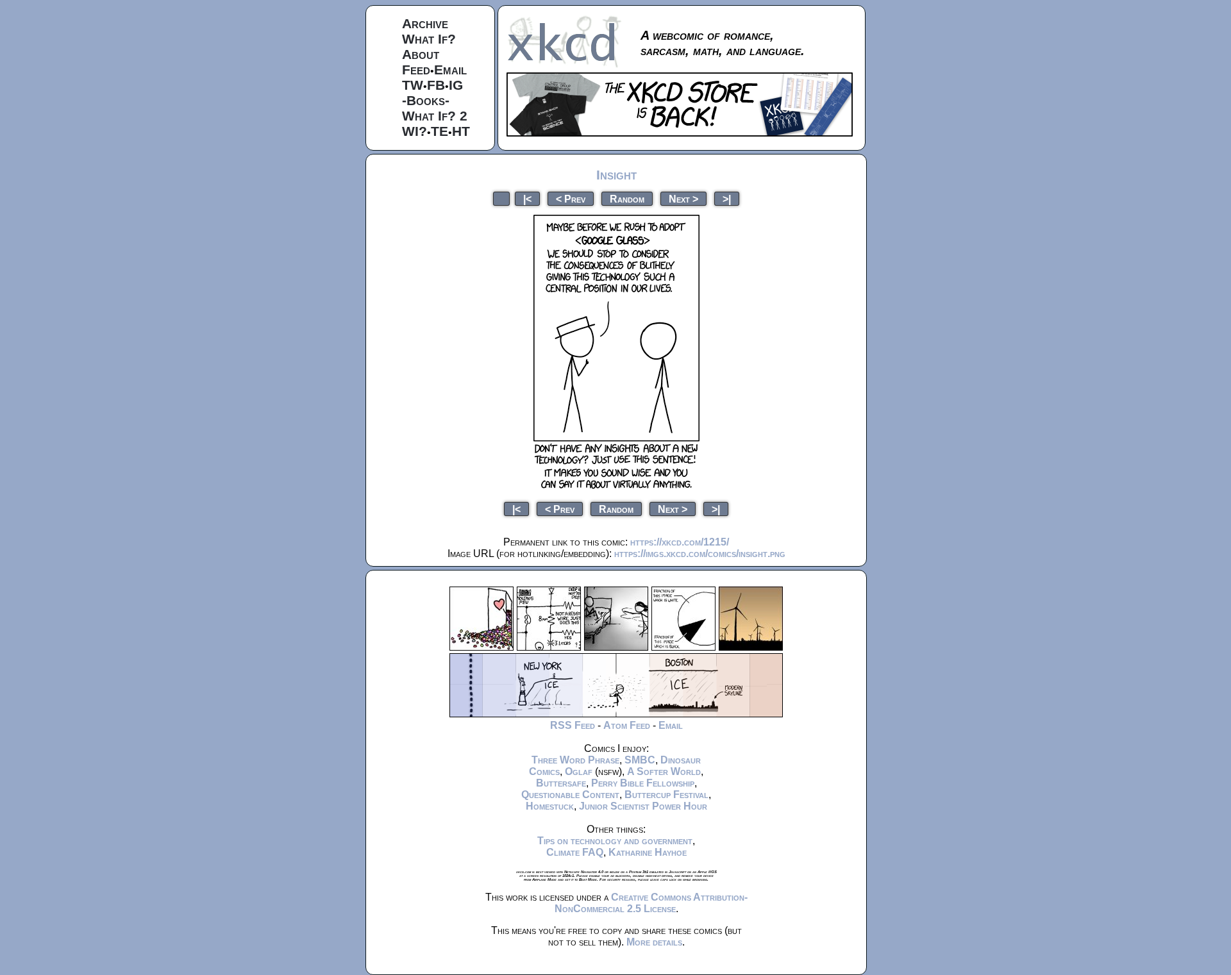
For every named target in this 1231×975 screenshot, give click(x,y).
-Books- (425, 100)
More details (654, 942)
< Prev (570, 198)
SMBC (639, 759)
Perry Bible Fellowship (642, 783)
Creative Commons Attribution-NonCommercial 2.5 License (651, 903)
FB (436, 85)
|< (527, 198)
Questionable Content (570, 794)
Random (627, 198)
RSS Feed (572, 725)
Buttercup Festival (666, 794)
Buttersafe (561, 783)
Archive (425, 23)
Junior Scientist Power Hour (643, 806)
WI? (414, 131)
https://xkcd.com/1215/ (679, 542)
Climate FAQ (574, 852)
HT (461, 131)
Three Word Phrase (575, 759)
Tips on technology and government (614, 840)
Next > (683, 198)
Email (450, 69)
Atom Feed (626, 725)
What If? (429, 38)
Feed (416, 69)
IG (456, 85)
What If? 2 (434, 115)
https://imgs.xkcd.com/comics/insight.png (699, 553)
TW (412, 85)
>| (727, 198)
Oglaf (578, 771)
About (420, 54)
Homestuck (550, 806)
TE (439, 131)
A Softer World (664, 771)
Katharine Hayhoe (647, 852)
